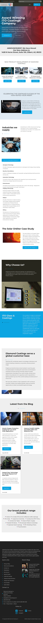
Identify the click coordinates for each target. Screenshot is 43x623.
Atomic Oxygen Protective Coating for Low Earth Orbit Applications (10, 430)
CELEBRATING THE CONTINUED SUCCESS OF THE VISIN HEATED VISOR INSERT (21, 94)
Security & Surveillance (8, 171)
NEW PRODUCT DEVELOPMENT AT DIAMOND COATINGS (22, 62)
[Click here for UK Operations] (2, 1)
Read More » (6, 448)
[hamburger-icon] (29, 4)
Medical (4, 197)
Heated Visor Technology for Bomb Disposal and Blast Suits (10, 474)
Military (4, 209)
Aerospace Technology (8, 164)
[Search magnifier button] (40, 1)
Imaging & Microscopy (8, 188)
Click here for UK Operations (8, 1)
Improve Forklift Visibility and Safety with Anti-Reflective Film (31, 430)
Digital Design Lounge (36, 618)
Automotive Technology (8, 177)
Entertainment (6, 183)
